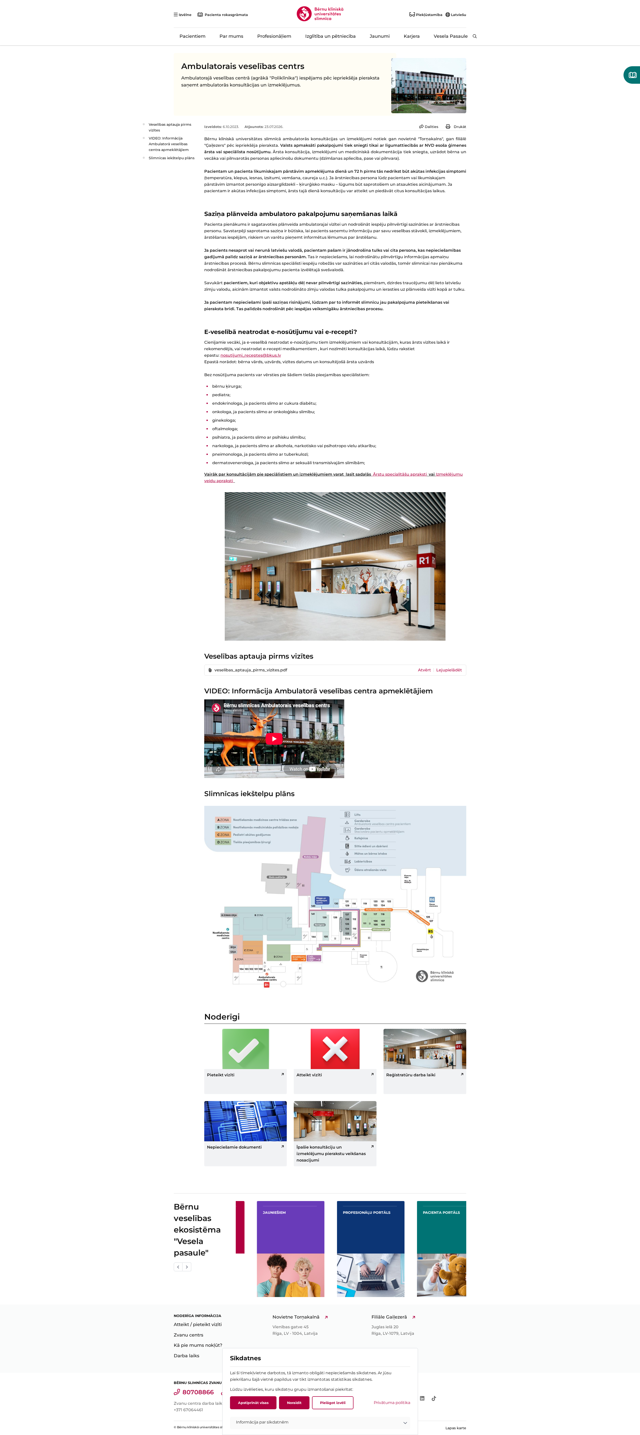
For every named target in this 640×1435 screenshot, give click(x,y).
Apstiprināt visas (253, 1403)
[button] (320, 1423)
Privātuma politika (392, 1402)
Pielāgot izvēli (333, 1403)
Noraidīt (294, 1403)
